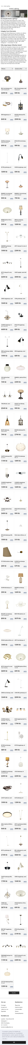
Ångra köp (17, 1005)
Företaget (3, 1005)
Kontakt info (4, 1007)
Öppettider (3, 1011)
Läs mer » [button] (4, 1038)
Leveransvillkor (18, 1009)
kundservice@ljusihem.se (7, 1027)
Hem (2, 6)
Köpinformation (18, 1007)
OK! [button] (14, 1042)
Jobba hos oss (4, 1009)
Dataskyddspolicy (19, 1013)
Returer (17, 1011)
